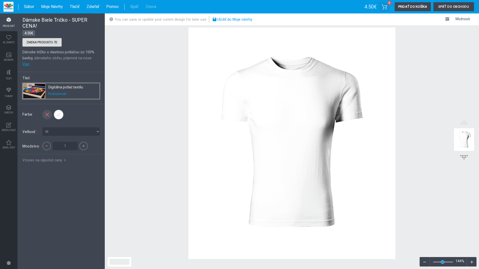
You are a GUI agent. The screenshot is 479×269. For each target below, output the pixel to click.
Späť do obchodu (453, 6)
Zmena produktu (40, 42)
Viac (26, 64)
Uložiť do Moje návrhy (234, 19)
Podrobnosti (57, 94)
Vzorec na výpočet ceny (42, 160)
